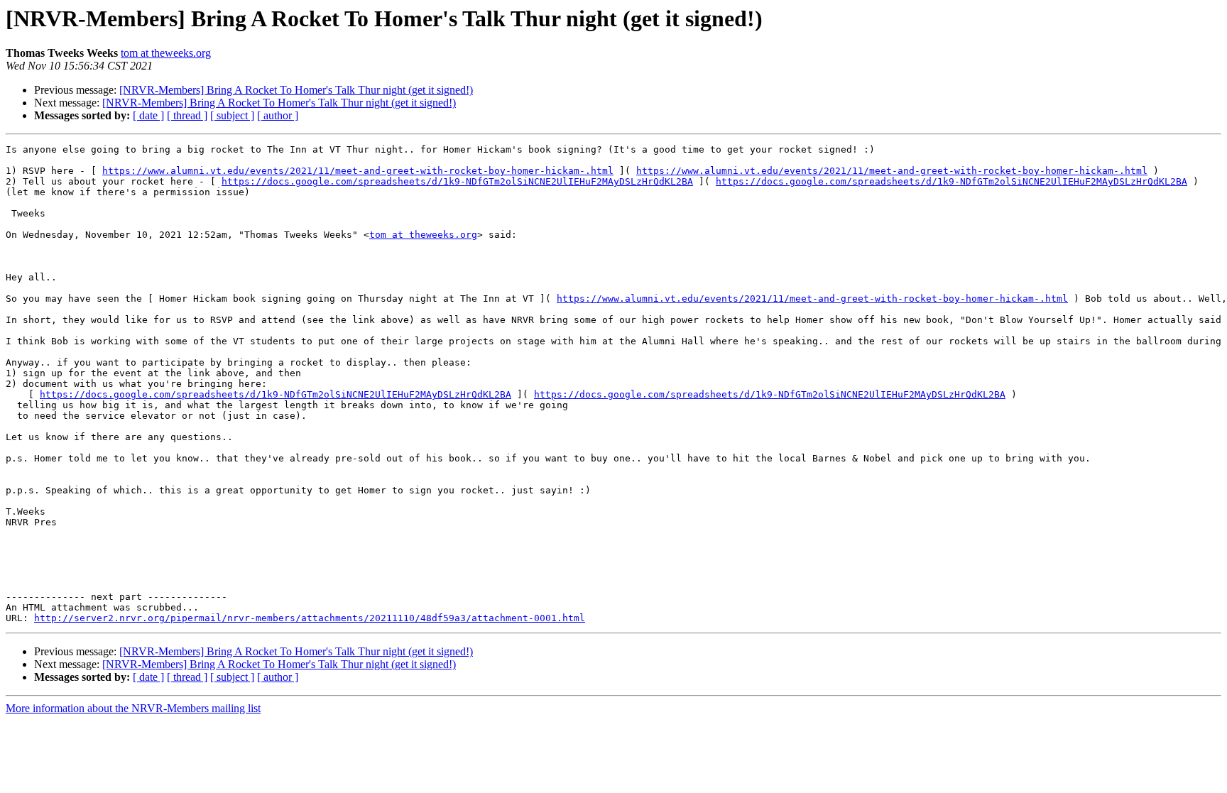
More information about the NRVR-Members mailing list (133, 708)
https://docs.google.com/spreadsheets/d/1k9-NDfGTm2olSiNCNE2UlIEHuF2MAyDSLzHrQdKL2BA (457, 181)
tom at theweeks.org (166, 53)
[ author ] (277, 115)
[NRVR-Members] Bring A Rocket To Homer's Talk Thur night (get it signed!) (296, 90)
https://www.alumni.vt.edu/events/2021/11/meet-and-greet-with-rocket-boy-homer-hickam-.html (358, 170)
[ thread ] (187, 115)
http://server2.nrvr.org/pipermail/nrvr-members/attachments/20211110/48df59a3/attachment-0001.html (309, 618)
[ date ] (148, 115)
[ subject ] (232, 115)
